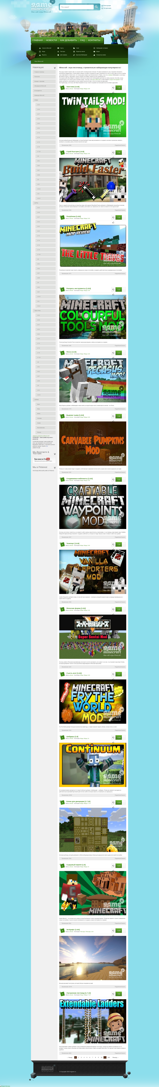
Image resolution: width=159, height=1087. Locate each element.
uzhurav (71, 88)
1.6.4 (38, 128)
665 (109, 1057)
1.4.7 (38, 114)
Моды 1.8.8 (87, 88)
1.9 (38, 179)
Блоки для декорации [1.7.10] (78, 801)
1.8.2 (38, 165)
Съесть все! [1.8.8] (74, 673)
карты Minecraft (96, 79)
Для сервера (63, 55)
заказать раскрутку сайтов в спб (41, 436)
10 (101, 1057)
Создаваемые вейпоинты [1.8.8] (79, 479)
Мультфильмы (41, 427)
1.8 (38, 156)
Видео (98, 51)
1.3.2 (38, 104)
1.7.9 (38, 147)
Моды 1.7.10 (87, 803)
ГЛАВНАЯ (37, 40)
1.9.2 (38, 287)
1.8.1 (38, 161)
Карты (62, 48)
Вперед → (116, 1057)
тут (47, 446)
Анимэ (39, 423)
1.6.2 (38, 123)
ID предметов (38, 90)
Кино (38, 404)
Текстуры (62, 51)
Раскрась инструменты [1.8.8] (78, 288)
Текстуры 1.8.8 (89, 931)
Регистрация (107, 5)
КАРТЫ (36, 203)
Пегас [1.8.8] (71, 352)
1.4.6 (38, 109)
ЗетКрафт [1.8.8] (73, 930)
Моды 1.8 (86, 738)
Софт (77, 48)
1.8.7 (38, 170)
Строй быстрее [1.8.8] (75, 151)
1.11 (38, 193)
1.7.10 (38, 151)
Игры (38, 409)
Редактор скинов (80, 51)
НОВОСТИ (51, 40)
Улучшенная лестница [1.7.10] (78, 993)
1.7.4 (38, 137)
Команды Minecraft (39, 95)
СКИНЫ (37, 399)
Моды (43, 51)
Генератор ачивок (101, 55)
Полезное (37, 76)
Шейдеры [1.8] (72, 737)
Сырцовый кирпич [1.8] (76, 865)
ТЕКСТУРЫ (37, 310)
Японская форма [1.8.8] (76, 608)
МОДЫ (36, 100)
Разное (39, 432)
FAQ (82, 40)
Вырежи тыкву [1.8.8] (75, 415)
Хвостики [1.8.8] (72, 87)
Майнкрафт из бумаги (102, 48)
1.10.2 (38, 189)
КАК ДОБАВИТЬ (68, 40)
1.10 (38, 184)
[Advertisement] (92, 281)
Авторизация (107, 8)
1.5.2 (38, 118)
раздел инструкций (114, 79)
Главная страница (39, 72)
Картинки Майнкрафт (81, 55)
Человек (39, 418)
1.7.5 (38, 142)
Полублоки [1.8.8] (73, 216)
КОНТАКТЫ (94, 40)
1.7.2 (38, 132)
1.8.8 (38, 175)
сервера (110, 75)
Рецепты (44, 55)
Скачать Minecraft (46, 48)
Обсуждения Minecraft (40, 86)
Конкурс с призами (39, 81)
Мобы (38, 413)
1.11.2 (38, 198)
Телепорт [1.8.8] (72, 543)
